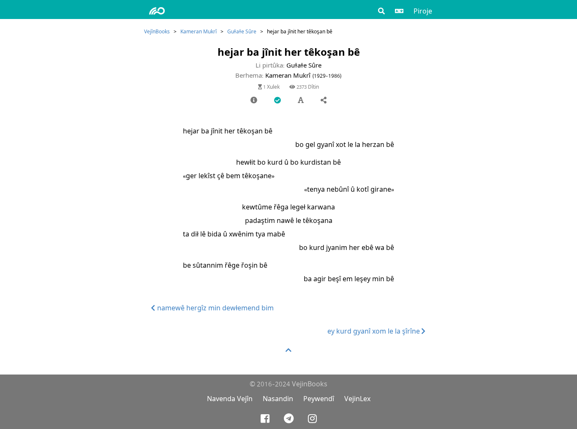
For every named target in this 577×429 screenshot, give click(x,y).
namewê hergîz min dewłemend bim (214, 308)
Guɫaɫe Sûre (241, 31)
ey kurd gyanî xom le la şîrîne (374, 331)
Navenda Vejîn (230, 399)
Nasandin (278, 399)
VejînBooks (157, 31)
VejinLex (357, 399)
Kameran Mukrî (198, 31)
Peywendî (318, 399)
